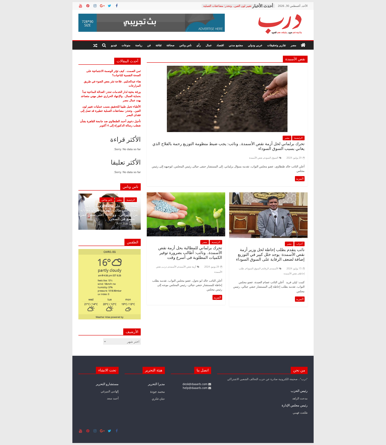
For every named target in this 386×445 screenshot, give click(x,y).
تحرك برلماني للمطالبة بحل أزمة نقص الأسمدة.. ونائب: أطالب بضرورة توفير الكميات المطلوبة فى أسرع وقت (190, 253)
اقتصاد (220, 45)
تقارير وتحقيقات (276, 45)
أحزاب (299, 243)
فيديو (114, 45)
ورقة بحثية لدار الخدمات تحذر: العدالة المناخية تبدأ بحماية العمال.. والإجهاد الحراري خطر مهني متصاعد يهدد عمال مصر (111, 96)
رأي (198, 45)
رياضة (138, 45)
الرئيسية (298, 137)
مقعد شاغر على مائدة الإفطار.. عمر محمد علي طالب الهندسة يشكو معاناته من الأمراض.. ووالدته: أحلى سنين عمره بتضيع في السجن (108, 212)
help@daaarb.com (195, 388)
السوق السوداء (253, 268)
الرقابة (265, 268)
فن (149, 45)
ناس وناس (185, 45)
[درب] (303, 45)
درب (164, 266)
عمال (209, 45)
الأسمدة (274, 268)
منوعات (126, 45)
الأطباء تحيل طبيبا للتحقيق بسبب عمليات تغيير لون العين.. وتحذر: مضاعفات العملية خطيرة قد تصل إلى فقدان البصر (110, 111)
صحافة (170, 45)
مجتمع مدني (236, 45)
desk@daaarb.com (195, 384)
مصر (293, 45)
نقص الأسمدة (255, 157)
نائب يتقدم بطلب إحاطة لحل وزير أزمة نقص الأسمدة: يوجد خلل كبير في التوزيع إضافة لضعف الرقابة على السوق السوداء (269, 254)
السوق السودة (271, 157)
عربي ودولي (255, 45)
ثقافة (159, 45)
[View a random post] (95, 45)
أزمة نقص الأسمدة (187, 266)
